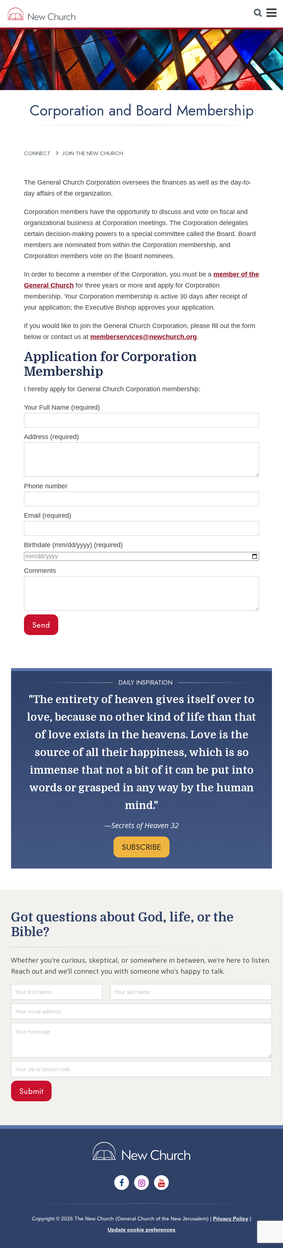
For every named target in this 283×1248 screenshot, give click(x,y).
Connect (37, 153)
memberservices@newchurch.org (143, 336)
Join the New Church (92, 153)
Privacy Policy (230, 1219)
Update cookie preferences (141, 1230)
